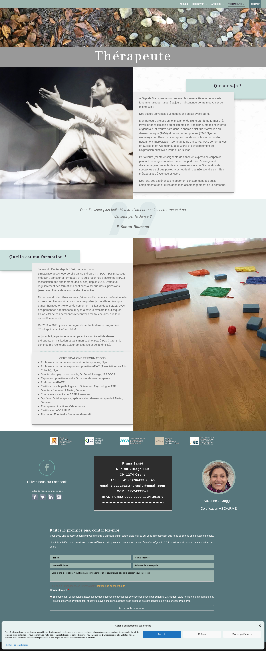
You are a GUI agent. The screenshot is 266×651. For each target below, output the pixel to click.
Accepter (162, 634)
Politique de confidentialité (17, 645)
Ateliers (216, 4)
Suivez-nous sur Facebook (47, 482)
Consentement (59, 590)
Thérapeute (235, 4)
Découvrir (198, 4)
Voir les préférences (242, 634)
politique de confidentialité (111, 586)
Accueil (184, 4)
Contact (255, 4)
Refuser (202, 634)
